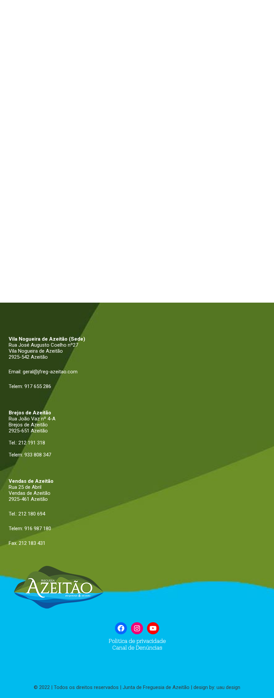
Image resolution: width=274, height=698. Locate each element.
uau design (228, 687)
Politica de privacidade (137, 641)
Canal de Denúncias (137, 647)
